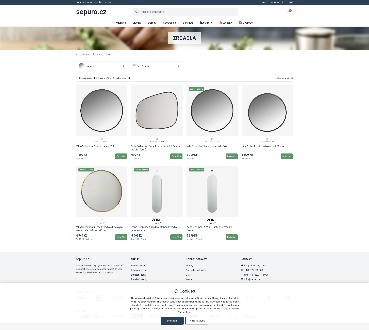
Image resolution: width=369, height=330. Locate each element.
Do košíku (121, 156)
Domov (85, 54)
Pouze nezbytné (197, 320)
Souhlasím (172, 320)
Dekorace (97, 54)
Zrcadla (109, 54)
